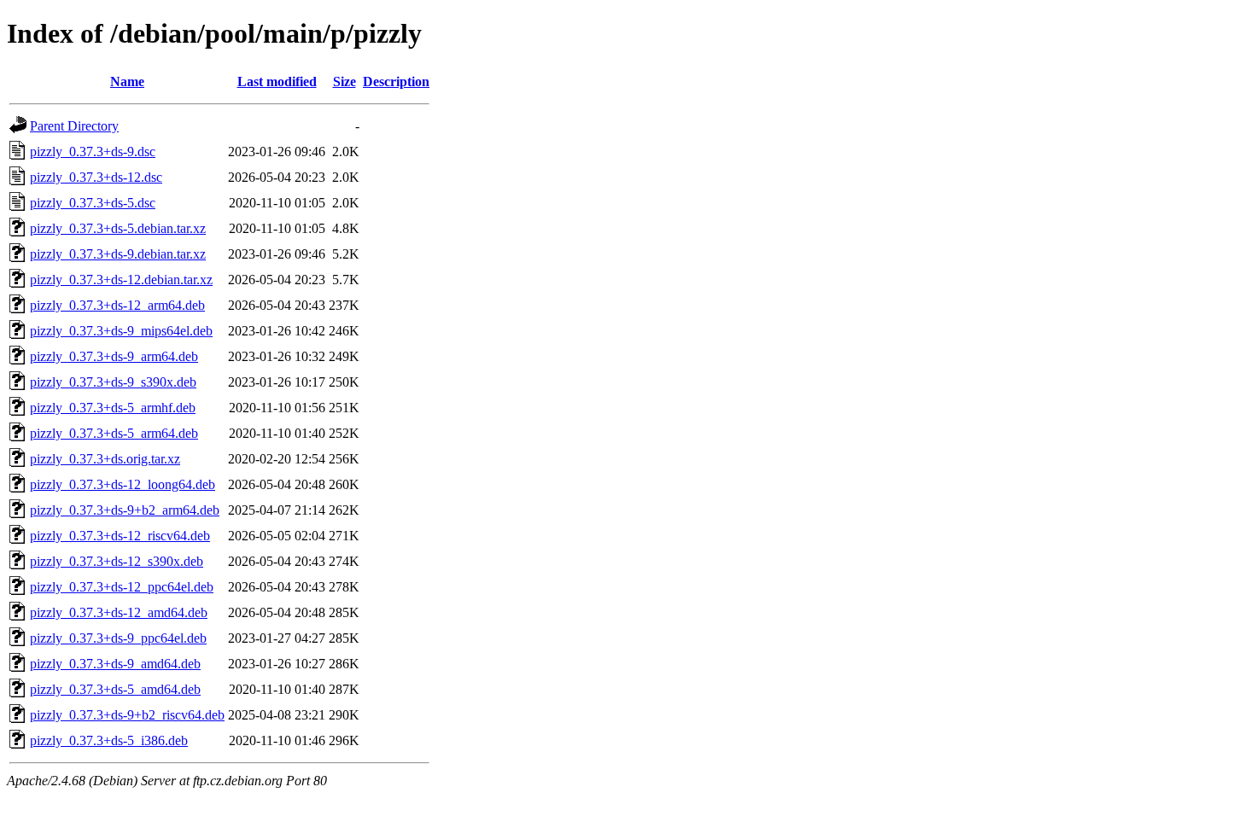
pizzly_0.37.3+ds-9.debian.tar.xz (118, 254)
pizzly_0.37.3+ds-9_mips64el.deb (121, 330)
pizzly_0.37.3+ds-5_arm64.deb (114, 433)
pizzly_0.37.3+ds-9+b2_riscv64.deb (127, 715)
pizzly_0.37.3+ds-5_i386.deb (109, 740)
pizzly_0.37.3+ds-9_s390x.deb (113, 382)
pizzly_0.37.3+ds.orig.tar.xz (105, 459)
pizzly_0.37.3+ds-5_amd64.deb (115, 689)
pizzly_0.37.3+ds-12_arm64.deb (117, 305)
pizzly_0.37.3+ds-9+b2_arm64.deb (124, 510)
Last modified (277, 81)
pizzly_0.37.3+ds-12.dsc (96, 177)
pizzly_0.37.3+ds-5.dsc (92, 202)
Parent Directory (74, 126)
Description (396, 81)
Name (127, 81)
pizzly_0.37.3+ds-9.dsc (92, 151)
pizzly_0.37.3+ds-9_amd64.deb (115, 663)
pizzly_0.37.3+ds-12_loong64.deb (122, 484)
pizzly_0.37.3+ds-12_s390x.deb (116, 561)
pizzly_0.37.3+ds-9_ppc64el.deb (118, 638)
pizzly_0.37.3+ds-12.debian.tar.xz (121, 279)
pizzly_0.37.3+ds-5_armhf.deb (113, 407)
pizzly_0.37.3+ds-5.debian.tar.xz (118, 228)
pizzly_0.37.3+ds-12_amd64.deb (118, 612)
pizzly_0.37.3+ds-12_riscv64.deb (120, 535)
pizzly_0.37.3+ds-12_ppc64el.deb (121, 587)
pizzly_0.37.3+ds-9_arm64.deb (114, 356)
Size (344, 81)
